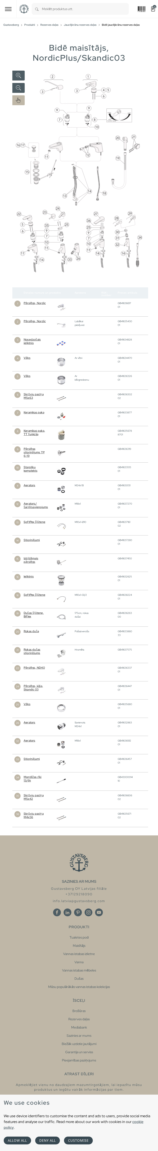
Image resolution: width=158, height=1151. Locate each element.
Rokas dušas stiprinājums (32, 651)
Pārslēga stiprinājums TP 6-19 (34, 452)
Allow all (17, 1140)
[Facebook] (57, 912)
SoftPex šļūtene (34, 522)
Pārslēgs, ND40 (34, 667)
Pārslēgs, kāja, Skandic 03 (33, 687)
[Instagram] (88, 912)
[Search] (37, 9)
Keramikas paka (34, 412)
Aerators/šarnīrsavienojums (36, 505)
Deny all (47, 1140)
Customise (78, 1140)
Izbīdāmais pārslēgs (31, 560)
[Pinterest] (78, 912)
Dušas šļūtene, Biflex (34, 614)
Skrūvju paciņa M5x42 (34, 797)
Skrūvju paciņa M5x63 (34, 396)
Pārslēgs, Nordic (35, 303)
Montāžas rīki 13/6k (33, 778)
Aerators (29, 485)
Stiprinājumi (32, 540)
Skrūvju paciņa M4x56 (34, 815)
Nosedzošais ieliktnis (32, 341)
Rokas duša (31, 631)
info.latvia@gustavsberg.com (79, 901)
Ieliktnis (29, 576)
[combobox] (85, 9)
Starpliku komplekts (30, 468)
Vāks (27, 358)
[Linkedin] (67, 912)
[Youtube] (99, 912)
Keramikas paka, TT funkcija (34, 432)
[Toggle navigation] (8, 9)
